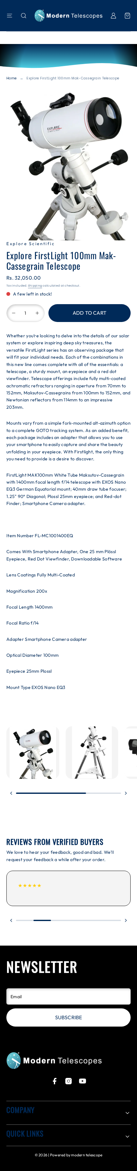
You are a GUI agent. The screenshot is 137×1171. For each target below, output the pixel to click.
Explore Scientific (30, 243)
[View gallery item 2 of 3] (92, 752)
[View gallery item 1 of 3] (32, 752)
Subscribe (68, 1017)
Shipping (35, 285)
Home (11, 78)
